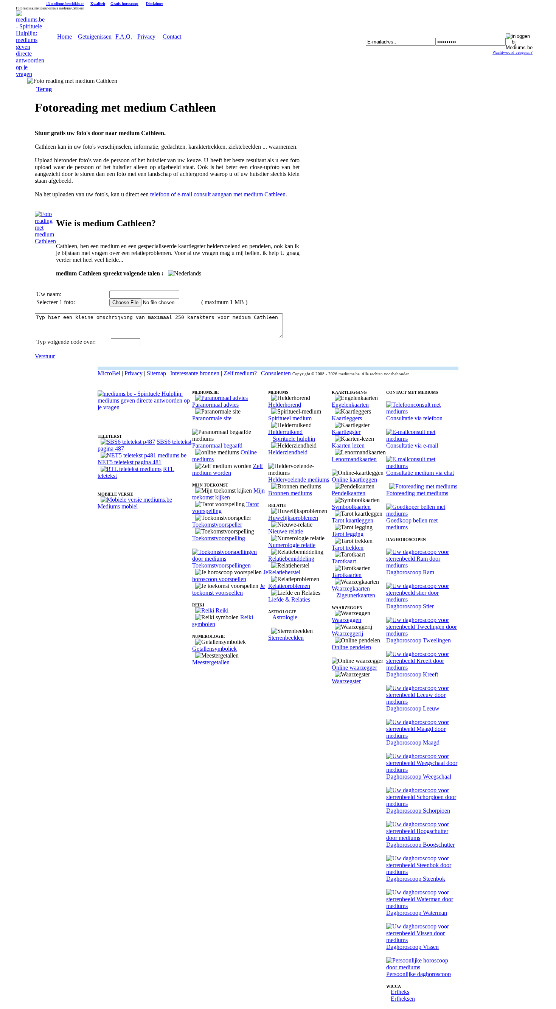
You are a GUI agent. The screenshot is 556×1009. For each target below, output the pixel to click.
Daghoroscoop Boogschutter (420, 844)
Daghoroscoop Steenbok (415, 878)
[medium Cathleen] (45, 241)
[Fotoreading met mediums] (423, 486)
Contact (172, 36)
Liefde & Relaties (289, 599)
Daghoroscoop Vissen (412, 947)
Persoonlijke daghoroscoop (418, 974)
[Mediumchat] (422, 466)
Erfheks (400, 992)
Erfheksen (403, 998)
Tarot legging (347, 534)
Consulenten (276, 373)
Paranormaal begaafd (217, 445)
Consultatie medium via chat (420, 473)
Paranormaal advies (215, 404)
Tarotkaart (344, 561)
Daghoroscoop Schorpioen (418, 810)
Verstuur (45, 356)
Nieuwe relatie (285, 531)
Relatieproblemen (289, 586)
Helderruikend (285, 432)
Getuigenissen (95, 36)
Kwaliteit (97, 4)
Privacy (146, 36)
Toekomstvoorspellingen (221, 565)
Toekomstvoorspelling (218, 538)
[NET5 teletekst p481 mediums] (143, 455)
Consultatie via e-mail (412, 445)
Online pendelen (351, 647)
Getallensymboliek (214, 648)
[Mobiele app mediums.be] (136, 499)
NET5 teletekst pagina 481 (130, 462)
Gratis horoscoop (124, 4)
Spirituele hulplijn (294, 438)
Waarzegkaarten (351, 588)
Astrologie (284, 617)
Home (64, 36)
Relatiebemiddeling (291, 558)
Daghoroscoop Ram (410, 572)
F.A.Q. (123, 36)
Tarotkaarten (347, 575)
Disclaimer (154, 4)
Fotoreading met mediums (417, 493)
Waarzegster (346, 681)
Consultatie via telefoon (414, 418)
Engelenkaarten (350, 404)
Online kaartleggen (354, 479)
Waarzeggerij (347, 633)
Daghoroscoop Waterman (416, 912)
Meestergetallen (211, 662)
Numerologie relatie (291, 545)
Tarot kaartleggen (352, 520)
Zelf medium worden (227, 469)
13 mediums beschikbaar (65, 4)
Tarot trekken (347, 547)
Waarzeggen (346, 620)
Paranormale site (211, 418)
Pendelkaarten (348, 493)
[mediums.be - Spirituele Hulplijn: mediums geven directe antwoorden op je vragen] (30, 74)
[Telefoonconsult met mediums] (422, 411)
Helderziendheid (288, 452)
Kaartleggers (347, 418)
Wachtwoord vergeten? (512, 52)
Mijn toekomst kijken (228, 494)
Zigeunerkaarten (355, 595)
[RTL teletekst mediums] (131, 469)
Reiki (222, 610)
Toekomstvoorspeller (217, 524)
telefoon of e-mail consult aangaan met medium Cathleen (218, 194)
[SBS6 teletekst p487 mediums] (128, 441)
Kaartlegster (346, 432)
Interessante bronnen (194, 373)
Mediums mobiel (118, 506)
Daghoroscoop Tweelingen (418, 640)
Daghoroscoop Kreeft (412, 674)
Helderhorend (284, 404)
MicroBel (109, 373)
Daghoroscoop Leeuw (413, 708)
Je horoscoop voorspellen (230, 575)
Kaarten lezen (348, 445)
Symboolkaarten (351, 507)
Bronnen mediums (290, 493)
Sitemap (156, 373)
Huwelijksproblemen (293, 518)
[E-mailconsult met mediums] (422, 438)
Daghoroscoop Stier (410, 606)
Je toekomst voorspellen (228, 589)
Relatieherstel (284, 572)
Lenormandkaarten (354, 459)
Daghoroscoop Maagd (413, 742)
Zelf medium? (240, 373)
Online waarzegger (354, 667)
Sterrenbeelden (286, 637)
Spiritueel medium (290, 418)
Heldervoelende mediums (298, 479)
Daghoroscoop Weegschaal (418, 776)
